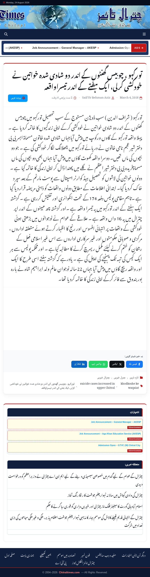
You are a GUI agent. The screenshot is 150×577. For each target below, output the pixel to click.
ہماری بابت (27, 554)
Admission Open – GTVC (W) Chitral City (119, 445)
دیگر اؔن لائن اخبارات (133, 554)
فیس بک (133, 364)
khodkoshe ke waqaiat (130, 386)
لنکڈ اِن (77, 364)
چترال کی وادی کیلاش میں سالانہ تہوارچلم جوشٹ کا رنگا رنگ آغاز (105, 495)
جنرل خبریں (120, 378)
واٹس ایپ (96, 364)
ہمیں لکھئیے (45, 554)
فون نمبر (85, 554)
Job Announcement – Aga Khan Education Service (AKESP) (110, 434)
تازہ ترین (133, 378)
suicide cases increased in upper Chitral (97, 386)
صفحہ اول (10, 554)
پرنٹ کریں (16, 98)
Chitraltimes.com (69, 572)
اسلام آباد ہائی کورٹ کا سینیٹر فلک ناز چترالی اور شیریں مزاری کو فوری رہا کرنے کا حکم (94, 506)
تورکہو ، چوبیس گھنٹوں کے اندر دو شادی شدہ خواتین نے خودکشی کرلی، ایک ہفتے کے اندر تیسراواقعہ (42, 386)
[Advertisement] (75, 319)
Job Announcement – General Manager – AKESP (59, 47)
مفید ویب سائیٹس (106, 554)
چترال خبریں (103, 378)
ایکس (115, 364)
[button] (144, 34)
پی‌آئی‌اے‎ (60, 562)
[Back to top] (7, 573)
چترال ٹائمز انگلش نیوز (83, 562)
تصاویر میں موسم (66, 554)
